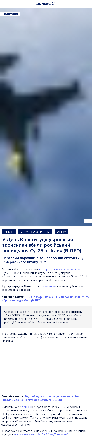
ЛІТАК (9, 231)
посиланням (48, 286)
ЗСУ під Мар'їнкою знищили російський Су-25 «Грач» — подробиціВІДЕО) (45, 298)
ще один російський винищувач (59, 269)
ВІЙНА (61, 231)
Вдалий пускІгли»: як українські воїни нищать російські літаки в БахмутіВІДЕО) (40, 397)
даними (27, 407)
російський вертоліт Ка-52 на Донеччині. (41, 434)
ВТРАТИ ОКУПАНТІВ (35, 231)
